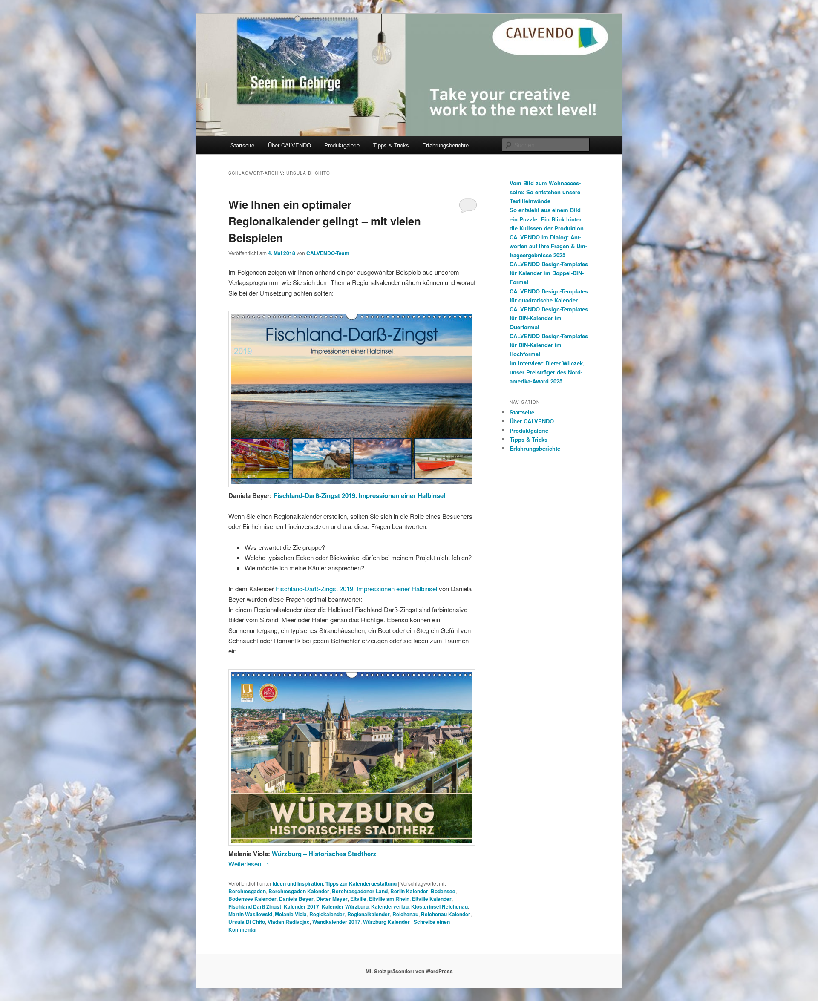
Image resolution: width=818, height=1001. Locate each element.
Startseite (242, 145)
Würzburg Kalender (386, 922)
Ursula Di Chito (246, 922)
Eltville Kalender (432, 899)
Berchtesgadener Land (360, 891)
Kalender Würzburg (345, 906)
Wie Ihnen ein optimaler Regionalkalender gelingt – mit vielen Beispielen (324, 220)
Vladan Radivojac (289, 922)
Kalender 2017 (301, 906)
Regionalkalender (368, 914)
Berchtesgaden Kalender (298, 891)
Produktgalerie (342, 145)
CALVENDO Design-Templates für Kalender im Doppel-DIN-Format (549, 273)
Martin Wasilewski (250, 914)
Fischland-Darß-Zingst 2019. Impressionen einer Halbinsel (359, 495)
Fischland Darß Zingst (254, 906)
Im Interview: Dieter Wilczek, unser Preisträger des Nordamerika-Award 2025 (547, 372)
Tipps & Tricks (391, 145)
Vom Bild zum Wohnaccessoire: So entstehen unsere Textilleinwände (545, 192)
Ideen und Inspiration (298, 883)
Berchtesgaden (247, 891)
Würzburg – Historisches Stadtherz (324, 853)
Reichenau (405, 914)
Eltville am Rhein (389, 899)
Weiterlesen (248, 863)
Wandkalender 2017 (336, 922)
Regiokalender (327, 914)
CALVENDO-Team (327, 253)
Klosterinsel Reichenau (439, 906)
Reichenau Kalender (445, 914)
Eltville (358, 899)
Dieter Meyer (332, 899)
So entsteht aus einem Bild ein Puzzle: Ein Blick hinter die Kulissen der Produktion (547, 219)
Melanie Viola (291, 914)
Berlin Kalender (409, 891)
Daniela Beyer (296, 899)
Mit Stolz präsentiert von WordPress (409, 971)
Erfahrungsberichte (445, 145)
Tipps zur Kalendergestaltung (361, 883)
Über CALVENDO (289, 145)
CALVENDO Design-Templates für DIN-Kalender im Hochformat (549, 345)
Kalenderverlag (390, 906)
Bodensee (443, 891)
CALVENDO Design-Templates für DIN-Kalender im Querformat (549, 318)
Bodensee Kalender (252, 899)
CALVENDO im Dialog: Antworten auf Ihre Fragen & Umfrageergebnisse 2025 (548, 246)
